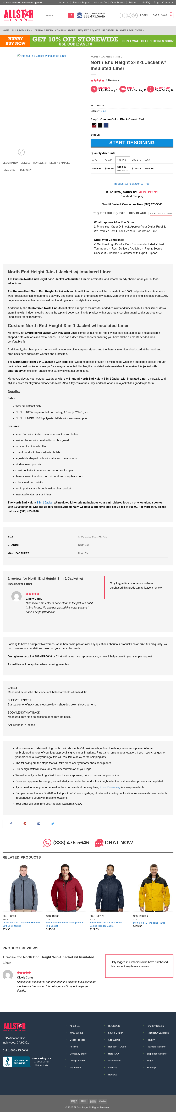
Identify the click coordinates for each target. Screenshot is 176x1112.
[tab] (10, 163)
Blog (156, 2)
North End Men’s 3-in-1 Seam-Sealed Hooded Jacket (106, 924)
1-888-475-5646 (18, 1050)
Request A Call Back (158, 1032)
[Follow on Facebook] (122, 15)
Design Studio (44, 30)
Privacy (151, 1039)
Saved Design (115, 1032)
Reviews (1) (40, 163)
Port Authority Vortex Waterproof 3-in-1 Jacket (65, 924)
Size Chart (11, 170)
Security (112, 1067)
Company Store (65, 30)
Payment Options (156, 1046)
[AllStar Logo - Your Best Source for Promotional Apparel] (21, 15)
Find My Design (155, 1025)
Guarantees (114, 1060)
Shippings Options (157, 1053)
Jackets (106, 56)
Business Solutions (129, 30)
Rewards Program (81, 2)
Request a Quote (89, 30)
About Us (64, 2)
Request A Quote (117, 1046)
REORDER (114, 1025)
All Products (21, 30)
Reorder (108, 30)
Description (10, 163)
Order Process (118, 2)
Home (6, 30)
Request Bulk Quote (109, 213)
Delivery (26, 170)
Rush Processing (110, 787)
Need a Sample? (60, 163)
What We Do (100, 2)
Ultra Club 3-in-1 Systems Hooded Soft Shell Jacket (21, 924)
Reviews (112, 1074)
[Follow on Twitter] (135, 15)
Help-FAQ (145, 2)
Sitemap (151, 1067)
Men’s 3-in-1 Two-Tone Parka (149, 922)
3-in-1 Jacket (45, 502)
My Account (76, 1067)
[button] (163, 15)
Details (26, 163)
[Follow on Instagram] (128, 15)
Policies (133, 2)
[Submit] (71, 16)
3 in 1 (118, 56)
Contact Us (167, 2)
